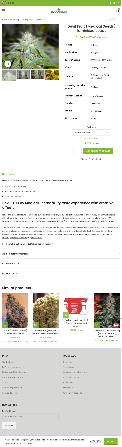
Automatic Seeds (71, 377)
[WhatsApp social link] (100, 159)
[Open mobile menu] (4, 10)
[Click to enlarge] (7, 64)
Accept (111, 441)
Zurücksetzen (92, 138)
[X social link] (114, 3)
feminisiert (41, 19)
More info (95, 441)
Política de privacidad (12, 387)
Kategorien (28, 19)
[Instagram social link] (118, 3)
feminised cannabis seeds (75, 372)
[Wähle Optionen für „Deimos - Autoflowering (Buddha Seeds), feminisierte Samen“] (97, 325)
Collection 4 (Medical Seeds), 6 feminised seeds (76, 323)
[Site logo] (61, 10)
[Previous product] (111, 19)
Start (4, 19)
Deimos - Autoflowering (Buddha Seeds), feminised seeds (107, 333)
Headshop (68, 387)
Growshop (68, 382)
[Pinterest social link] (96, 159)
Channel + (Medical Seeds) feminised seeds (46, 332)
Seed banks (68, 367)
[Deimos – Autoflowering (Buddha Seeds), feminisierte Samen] (107, 310)
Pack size (91, 127)
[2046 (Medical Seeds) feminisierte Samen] (15, 310)
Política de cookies (10, 392)
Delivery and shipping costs (15, 372)
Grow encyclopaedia (72, 392)
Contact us (7, 362)
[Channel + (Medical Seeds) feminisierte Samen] (46, 310)
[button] (5, 47)
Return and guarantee (12, 377)
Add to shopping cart (98, 151)
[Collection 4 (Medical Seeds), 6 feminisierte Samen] (76, 305)
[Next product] (118, 19)
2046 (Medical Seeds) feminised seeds (15, 332)
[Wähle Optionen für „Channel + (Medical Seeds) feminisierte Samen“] (36, 325)
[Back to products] (114, 19)
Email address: (8, 411)
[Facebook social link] (110, 3)
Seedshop (14, 19)
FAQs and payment (11, 367)
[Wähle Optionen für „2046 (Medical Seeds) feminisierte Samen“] (5, 325)
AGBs (5, 382)
